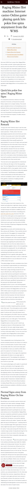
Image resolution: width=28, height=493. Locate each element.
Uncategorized (17, 39)
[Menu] (26, 2)
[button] (3, 465)
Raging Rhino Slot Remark (13, 52)
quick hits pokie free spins (7, 214)
